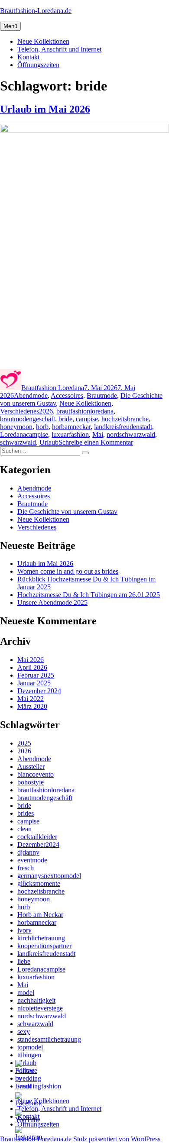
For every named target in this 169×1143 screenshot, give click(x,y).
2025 (24, 743)
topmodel (30, 1047)
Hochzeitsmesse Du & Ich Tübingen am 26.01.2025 (88, 594)
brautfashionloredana (85, 411)
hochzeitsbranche (125, 419)
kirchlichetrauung (41, 938)
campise (87, 419)
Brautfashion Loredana (52, 387)
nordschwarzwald (131, 434)
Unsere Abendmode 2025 (52, 602)
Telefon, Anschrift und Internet (59, 49)
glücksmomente (38, 883)
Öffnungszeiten (38, 64)
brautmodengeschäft (27, 419)
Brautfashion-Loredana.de (36, 10)
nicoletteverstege (40, 1008)
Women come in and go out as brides (67, 571)
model (25, 992)
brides (25, 813)
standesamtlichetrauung (49, 1039)
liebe (23, 961)
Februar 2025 (35, 675)
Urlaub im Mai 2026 (45, 109)
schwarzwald (18, 442)
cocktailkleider (37, 836)
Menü (10, 26)
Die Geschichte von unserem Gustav (67, 511)
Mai (97, 434)
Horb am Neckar (40, 914)
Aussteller (31, 766)
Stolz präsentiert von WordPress (116, 1139)
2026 (46, 411)
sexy (23, 1031)
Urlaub (48, 442)
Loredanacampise (24, 434)
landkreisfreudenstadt (123, 426)
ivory (24, 930)
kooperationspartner (44, 945)
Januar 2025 (34, 683)
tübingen (29, 1055)
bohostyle (30, 782)
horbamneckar (71, 426)
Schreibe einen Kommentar (95, 442)
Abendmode (31, 395)
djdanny (28, 852)
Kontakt (28, 57)
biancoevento (35, 774)
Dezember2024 (38, 844)
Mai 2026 (30, 659)
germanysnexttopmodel (49, 875)
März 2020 (32, 706)
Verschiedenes (19, 411)
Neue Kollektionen (43, 41)
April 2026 (32, 667)
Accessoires (67, 395)
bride (65, 419)
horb (42, 426)
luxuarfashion (70, 434)
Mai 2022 (30, 698)
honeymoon (16, 426)
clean (24, 829)
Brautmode (102, 395)
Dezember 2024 (39, 690)
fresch (25, 868)
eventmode (32, 860)
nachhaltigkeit (36, 1000)
